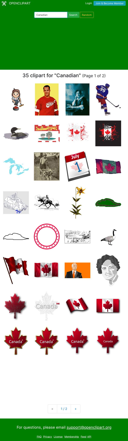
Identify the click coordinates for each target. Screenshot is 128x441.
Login (88, 3)
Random (87, 14)
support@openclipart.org (89, 427)
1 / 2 (64, 409)
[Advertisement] (64, 44)
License (58, 436)
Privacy (47, 436)
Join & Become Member (110, 3)
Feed (83, 436)
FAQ (39, 436)
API (89, 436)
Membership (71, 436)
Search (73, 14)
